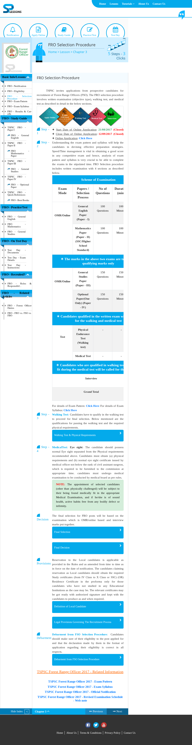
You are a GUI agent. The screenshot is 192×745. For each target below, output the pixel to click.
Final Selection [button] (62, 532)
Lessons (114, 3)
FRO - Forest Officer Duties (20, 306)
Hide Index (17, 711)
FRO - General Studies (20, 170)
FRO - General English (20, 136)
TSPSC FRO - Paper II (17, 144)
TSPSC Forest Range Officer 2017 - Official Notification (80, 691)
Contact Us (159, 3)
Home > (54, 52)
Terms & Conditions (90, 732)
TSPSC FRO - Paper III (17, 162)
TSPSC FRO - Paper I (17, 128)
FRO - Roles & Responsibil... (20, 284)
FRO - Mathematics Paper (20, 153)
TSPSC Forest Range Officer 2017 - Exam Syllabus (80, 686)
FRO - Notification (16, 86)
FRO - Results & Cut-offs (19, 112)
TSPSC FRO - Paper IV (17, 178)
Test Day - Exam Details (17, 258)
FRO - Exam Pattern (17, 101)
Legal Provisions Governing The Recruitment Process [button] (82, 622)
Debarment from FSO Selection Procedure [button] (76, 659)
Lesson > (66, 52)
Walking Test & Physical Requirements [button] (75, 435)
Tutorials (127, 3)
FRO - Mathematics (17, 225)
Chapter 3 (80, 52)
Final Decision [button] (62, 547)
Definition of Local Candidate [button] (70, 606)
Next (119, 711)
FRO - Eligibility (16, 91)
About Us (143, 3)
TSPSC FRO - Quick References (17, 193)
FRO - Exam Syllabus (18, 106)
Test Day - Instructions (17, 266)
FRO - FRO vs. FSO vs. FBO (20, 314)
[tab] (87, 435)
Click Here (85, 138)
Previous (97, 711)
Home (102, 3)
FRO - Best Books (20, 200)
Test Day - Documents (17, 251)
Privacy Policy (112, 732)
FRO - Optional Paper (20, 185)
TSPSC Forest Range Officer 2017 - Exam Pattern (80, 681)
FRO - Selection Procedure (19, 97)
